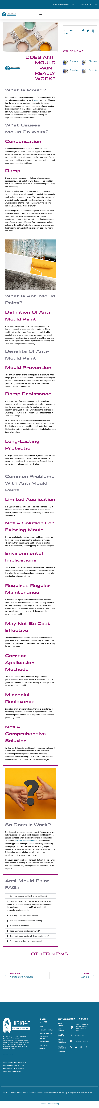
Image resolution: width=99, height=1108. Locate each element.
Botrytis (93, 70)
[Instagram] (81, 1047)
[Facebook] (71, 1047)
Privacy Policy (53, 1103)
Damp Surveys (61, 1029)
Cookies (42, 1048)
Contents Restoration (62, 1047)
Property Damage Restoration (62, 1041)
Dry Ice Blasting (61, 1035)
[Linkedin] (86, 1047)
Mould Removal (61, 1024)
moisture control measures (26, 841)
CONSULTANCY (44, 1042)
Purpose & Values (46, 1033)
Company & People (46, 1030)
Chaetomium (77, 70)
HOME (41, 1026)
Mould (36, 100)
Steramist (61, 1051)
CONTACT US (44, 1045)
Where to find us (8, 1054)
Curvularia (75, 61)
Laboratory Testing (44, 1037)
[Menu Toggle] (40, 14)
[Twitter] (76, 1047)
